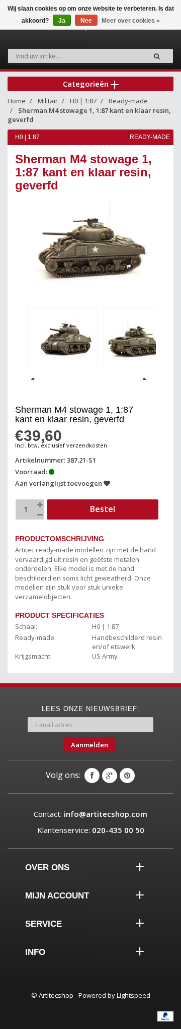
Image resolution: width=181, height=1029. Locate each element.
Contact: (90, 814)
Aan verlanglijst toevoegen (59, 483)
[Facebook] (92, 775)
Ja (61, 20)
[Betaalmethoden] (165, 1016)
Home (17, 100)
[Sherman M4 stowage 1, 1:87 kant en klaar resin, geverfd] (65, 338)
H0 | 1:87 (83, 100)
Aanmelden (89, 744)
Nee (86, 20)
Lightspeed (133, 995)
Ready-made (128, 100)
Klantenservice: (90, 830)
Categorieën (87, 84)
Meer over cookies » (131, 20)
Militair (48, 100)
